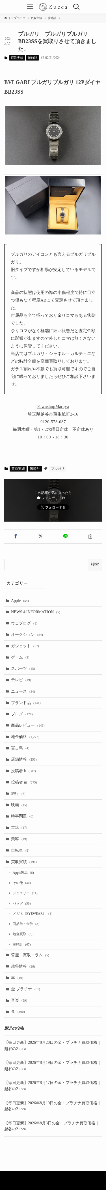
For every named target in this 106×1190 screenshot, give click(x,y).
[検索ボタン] (76, 7)
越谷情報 (23, 966)
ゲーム (20, 657)
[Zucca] (53, 7)
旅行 (18, 793)
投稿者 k (23, 771)
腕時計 (32, 57)
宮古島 (20, 748)
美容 (19, 839)
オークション (27, 634)
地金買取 (23, 934)
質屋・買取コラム (30, 955)
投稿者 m (24, 782)
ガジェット (25, 646)
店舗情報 (24, 759)
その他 (22, 883)
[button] (15, 536)
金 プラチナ (25, 989)
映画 (19, 805)
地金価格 (25, 737)
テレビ (21, 680)
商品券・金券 (26, 924)
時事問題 (22, 816)
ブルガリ (57, 469)
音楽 (19, 1000)
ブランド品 (26, 703)
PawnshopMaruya (53, 406)
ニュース (23, 691)
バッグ (22, 903)
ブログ (22, 714)
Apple (20, 601)
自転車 (20, 850)
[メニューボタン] (30, 7)
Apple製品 (23, 873)
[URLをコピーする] (90, 536)
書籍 (19, 827)
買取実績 (17, 57)
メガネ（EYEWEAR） (32, 914)
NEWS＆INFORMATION (35, 612)
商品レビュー (28, 725)
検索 (95, 564)
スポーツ (23, 668)
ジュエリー (25, 893)
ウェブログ (24, 623)
